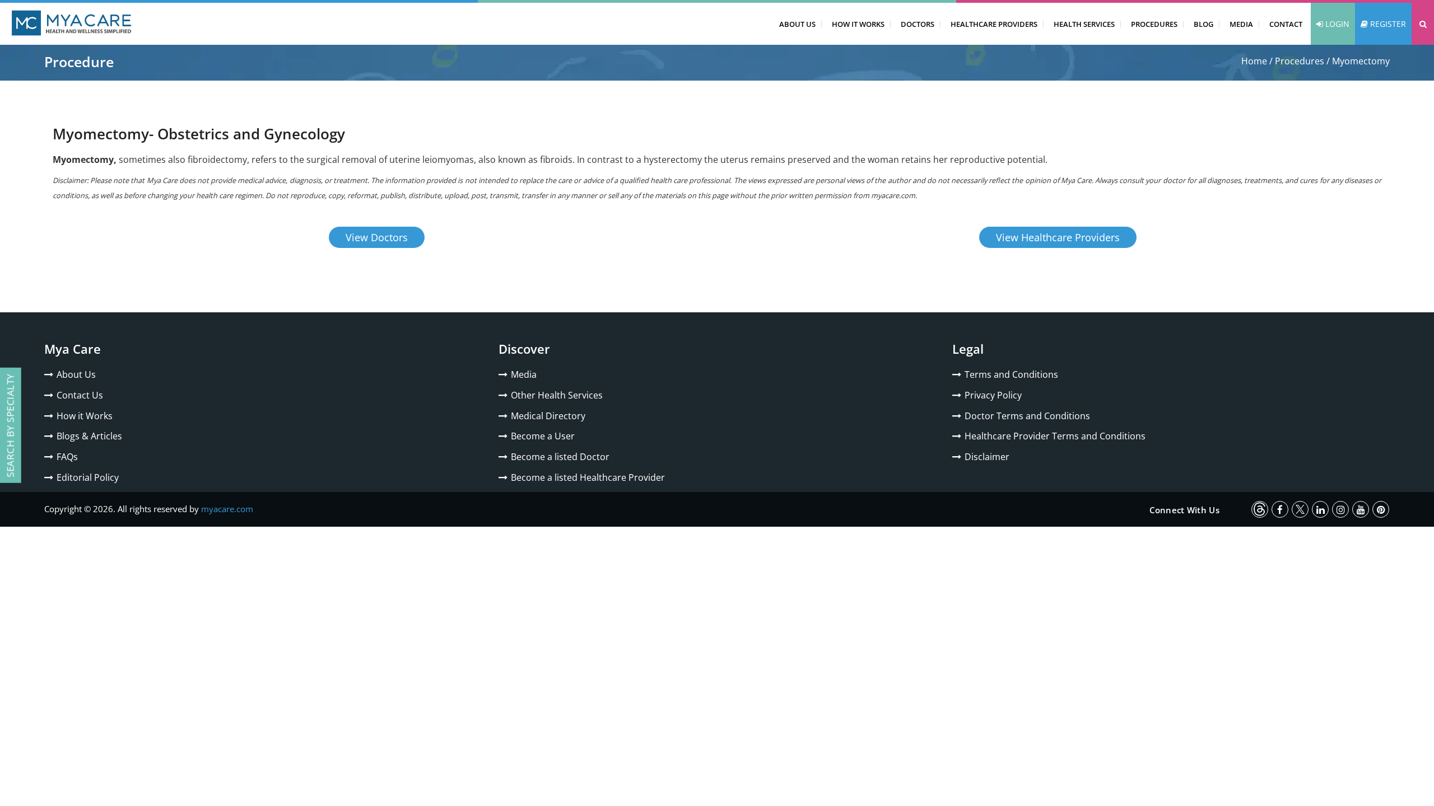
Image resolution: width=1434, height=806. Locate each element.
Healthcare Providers (994, 24)
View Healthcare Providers (1058, 237)
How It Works (858, 24)
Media (1241, 24)
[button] (1423, 24)
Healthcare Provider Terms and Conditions (1055, 436)
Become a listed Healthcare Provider (588, 477)
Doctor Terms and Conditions (1027, 416)
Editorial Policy (88, 477)
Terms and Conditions (1011, 374)
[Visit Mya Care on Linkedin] (1320, 509)
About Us (797, 24)
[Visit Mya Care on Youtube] (1360, 509)
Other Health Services (557, 395)
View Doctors (377, 237)
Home (1254, 61)
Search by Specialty (10, 425)
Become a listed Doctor (560, 457)
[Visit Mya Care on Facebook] (1280, 509)
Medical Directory (548, 416)
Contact (1285, 24)
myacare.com (227, 508)
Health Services (1084, 24)
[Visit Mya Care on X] (1300, 509)
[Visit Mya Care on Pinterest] (1380, 509)
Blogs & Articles (89, 436)
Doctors (917, 24)
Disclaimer (987, 457)
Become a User (543, 436)
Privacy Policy (993, 395)
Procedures (1154, 24)
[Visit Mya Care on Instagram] (1340, 509)
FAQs (67, 457)
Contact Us (80, 395)
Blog (1203, 24)
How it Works (85, 416)
